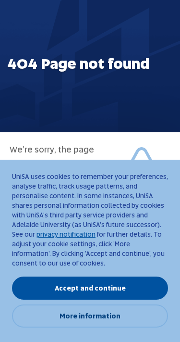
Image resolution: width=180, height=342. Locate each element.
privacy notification (66, 234)
